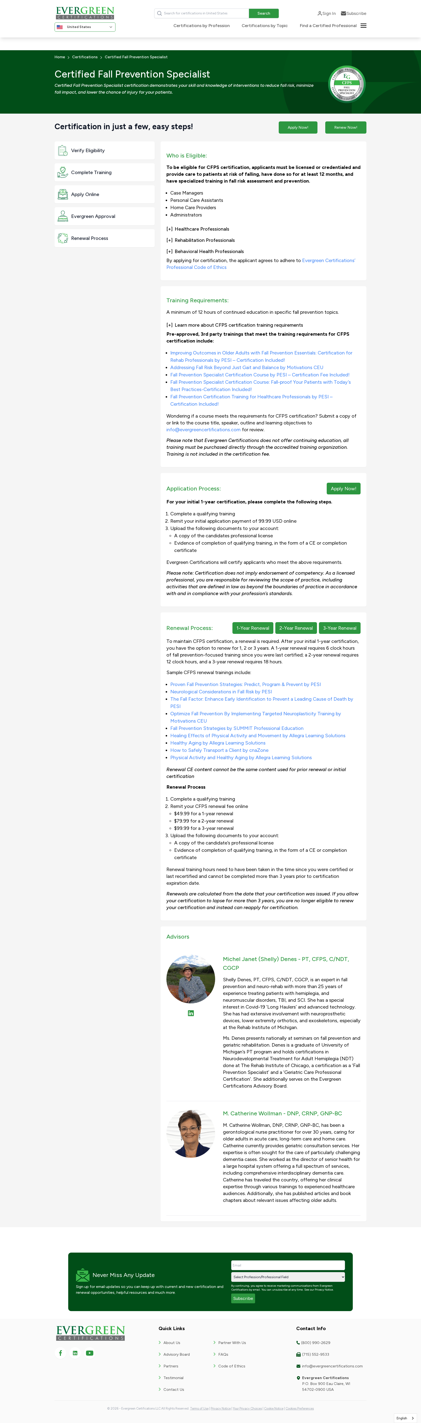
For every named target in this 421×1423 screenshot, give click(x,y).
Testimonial (173, 1377)
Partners (170, 1366)
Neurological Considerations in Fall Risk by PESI (221, 692)
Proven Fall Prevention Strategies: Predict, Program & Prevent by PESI (245, 684)
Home (60, 57)
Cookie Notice (273, 1408)
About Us (171, 1342)
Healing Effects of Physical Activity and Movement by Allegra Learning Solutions (257, 735)
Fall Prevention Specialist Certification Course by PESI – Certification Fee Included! (260, 375)
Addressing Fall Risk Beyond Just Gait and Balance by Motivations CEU (246, 367)
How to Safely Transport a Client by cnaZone (219, 750)
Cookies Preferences (300, 1408)
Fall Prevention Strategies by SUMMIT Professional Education (237, 728)
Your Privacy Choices (247, 1408)
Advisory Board (176, 1354)
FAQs (223, 1354)
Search (264, 13)
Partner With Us (232, 1342)
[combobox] (405, 1418)
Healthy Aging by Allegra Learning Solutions (218, 743)
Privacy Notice (324, 1289)
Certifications (85, 57)
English (402, 1418)
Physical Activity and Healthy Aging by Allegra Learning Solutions (241, 757)
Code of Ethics (231, 1366)
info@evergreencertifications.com (203, 429)
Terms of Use (199, 1408)
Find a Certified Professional (328, 25)
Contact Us (173, 1389)
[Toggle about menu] (363, 25)
